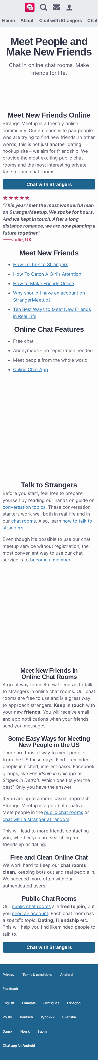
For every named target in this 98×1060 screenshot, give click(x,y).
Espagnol (74, 1003)
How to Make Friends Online (43, 283)
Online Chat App (30, 369)
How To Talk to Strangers (40, 264)
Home (8, 20)
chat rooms (23, 521)
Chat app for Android (19, 1045)
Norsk (25, 1031)
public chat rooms (63, 812)
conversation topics (24, 507)
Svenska (69, 1017)
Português (51, 1003)
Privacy (9, 974)
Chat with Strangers (60, 20)
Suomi (42, 1031)
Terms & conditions (37, 974)
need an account (30, 913)
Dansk (8, 1031)
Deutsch (26, 1017)
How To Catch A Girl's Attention (47, 274)
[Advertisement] (49, 92)
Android (66, 974)
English (8, 1003)
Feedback (10, 989)
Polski (7, 1017)
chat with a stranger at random (36, 819)
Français (29, 1003)
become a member (50, 559)
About (27, 20)
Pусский (48, 1017)
